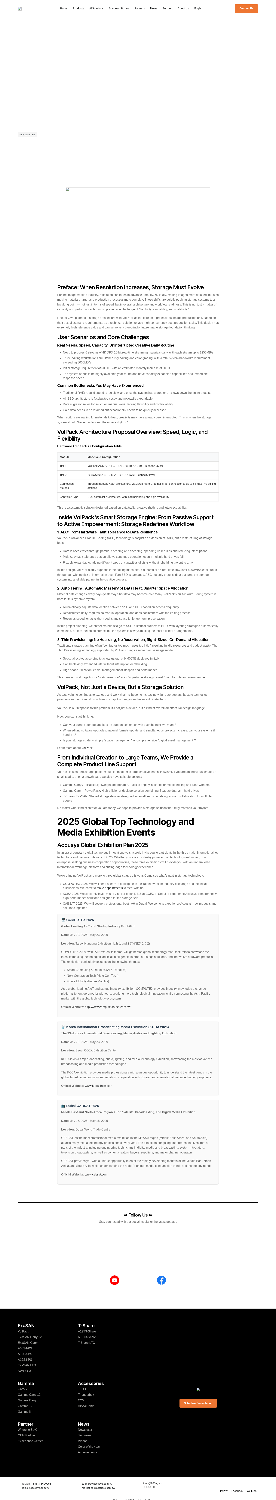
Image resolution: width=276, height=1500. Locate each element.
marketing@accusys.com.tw (98, 1487)
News (153, 8)
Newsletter (27, 134)
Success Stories (119, 8)
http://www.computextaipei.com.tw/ (107, 1007)
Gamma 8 (24, 1411)
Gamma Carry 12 (29, 1394)
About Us (183, 8)
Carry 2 (23, 1389)
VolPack (87, 748)
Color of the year (89, 1446)
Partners (139, 8)
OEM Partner (26, 1435)
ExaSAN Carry (28, 1342)
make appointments (110, 888)
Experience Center (30, 1441)
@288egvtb (155, 1483)
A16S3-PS (25, 1359)
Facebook (237, 1490)
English (198, 8)
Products (78, 8)
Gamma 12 (25, 1406)
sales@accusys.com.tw (35, 1487)
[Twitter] (224, 1484)
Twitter (224, 1490)
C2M (81, 1400)
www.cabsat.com (96, 1174)
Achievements (87, 1452)
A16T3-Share (87, 1337)
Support (168, 8)
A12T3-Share (87, 1331)
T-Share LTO (86, 1342)
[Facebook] (237, 1484)
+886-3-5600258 (41, 1483)
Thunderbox (86, 1394)
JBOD (82, 1389)
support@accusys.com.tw (97, 1483)
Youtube (251, 1490)
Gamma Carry (27, 1400)
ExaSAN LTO (27, 1365)
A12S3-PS (25, 1354)
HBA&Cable (86, 1406)
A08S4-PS (25, 1348)
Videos (82, 1441)
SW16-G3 (24, 1371)
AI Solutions (96, 8)
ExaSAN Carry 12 (30, 1337)
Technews (84, 1435)
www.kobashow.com (98, 1085)
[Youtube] (251, 1484)
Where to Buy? (28, 1429)
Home (64, 8)
